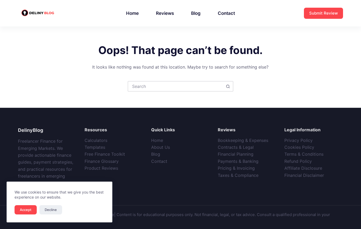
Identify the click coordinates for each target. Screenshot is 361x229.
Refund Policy (298, 161)
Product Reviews (101, 168)
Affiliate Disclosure (303, 168)
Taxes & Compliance (238, 175)
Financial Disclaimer (304, 175)
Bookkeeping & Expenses (243, 140)
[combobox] (175, 86)
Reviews (165, 13)
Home (132, 13)
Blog (196, 13)
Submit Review (323, 13)
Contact (226, 13)
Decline (51, 210)
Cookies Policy (299, 147)
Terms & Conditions (303, 154)
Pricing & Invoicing (236, 168)
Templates (95, 147)
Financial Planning (235, 154)
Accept (25, 210)
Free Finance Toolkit (105, 154)
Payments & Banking (238, 161)
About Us (160, 147)
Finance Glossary (102, 161)
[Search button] (228, 86)
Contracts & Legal (236, 147)
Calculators (96, 140)
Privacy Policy (298, 140)
